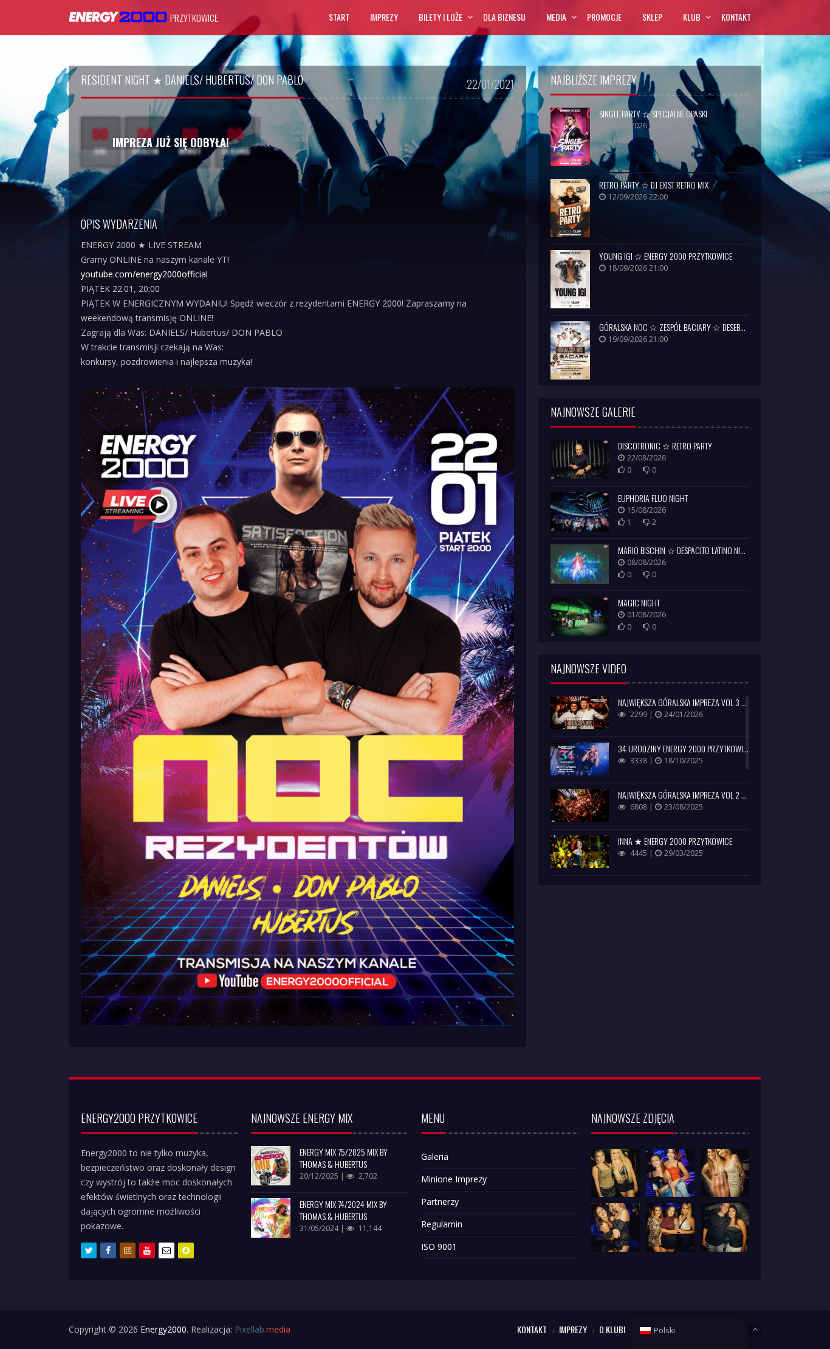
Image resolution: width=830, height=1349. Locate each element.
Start (339, 16)
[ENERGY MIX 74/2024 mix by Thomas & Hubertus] (270, 1218)
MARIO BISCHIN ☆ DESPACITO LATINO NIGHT (685, 550)
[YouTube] (147, 1250)
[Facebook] (108, 1250)
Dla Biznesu (504, 16)
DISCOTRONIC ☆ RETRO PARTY (665, 445)
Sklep (652, 16)
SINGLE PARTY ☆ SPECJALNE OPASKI (653, 113)
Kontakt (736, 16)
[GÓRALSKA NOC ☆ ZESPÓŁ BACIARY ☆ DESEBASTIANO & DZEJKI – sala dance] (570, 350)
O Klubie (614, 1329)
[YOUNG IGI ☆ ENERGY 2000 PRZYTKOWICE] (570, 279)
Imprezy (384, 16)
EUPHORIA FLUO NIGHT (653, 497)
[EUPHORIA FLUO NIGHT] (579, 512)
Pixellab (262, 1329)
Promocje (604, 16)
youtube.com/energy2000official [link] (144, 274)
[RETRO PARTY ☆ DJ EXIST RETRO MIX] (570, 208)
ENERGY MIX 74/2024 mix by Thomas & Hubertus (343, 1210)
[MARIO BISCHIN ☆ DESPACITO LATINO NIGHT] (579, 564)
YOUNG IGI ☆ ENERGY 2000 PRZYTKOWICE (665, 255)
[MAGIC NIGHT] (579, 616)
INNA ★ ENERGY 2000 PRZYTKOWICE (675, 840)
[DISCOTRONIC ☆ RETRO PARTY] (579, 459)
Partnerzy (440, 1201)
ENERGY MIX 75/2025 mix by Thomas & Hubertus (344, 1157)
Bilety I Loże (440, 16)
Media (556, 16)
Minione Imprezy (454, 1179)
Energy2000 (163, 1329)
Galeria (434, 1156)
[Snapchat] (186, 1250)
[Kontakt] (166, 1250)
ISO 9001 (439, 1246)
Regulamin (441, 1224)
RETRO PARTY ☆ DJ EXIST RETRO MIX (653, 184)
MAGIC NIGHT (639, 602)
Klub (692, 16)
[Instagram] (127, 1250)
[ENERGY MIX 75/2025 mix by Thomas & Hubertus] (270, 1165)
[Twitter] (89, 1250)
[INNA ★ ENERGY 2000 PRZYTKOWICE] (579, 851)
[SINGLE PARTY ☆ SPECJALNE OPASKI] (570, 137)
